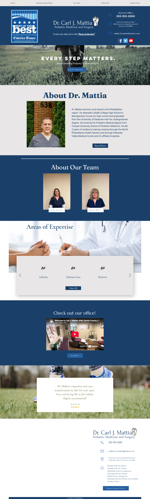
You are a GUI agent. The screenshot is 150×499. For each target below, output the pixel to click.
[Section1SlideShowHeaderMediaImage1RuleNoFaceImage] (72, 413)
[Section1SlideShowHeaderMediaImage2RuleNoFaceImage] (75, 413)
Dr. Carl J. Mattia (72, 23)
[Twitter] (125, 41)
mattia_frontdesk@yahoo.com (127, 33)
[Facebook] (120, 41)
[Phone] (110, 15)
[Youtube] (131, 41)
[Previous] (20, 275)
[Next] (130, 275)
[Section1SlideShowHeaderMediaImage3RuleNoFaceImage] (77, 413)
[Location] (110, 24)
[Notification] (102, 467)
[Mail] (110, 33)
